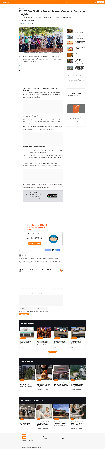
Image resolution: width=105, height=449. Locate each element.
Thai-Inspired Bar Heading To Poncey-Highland (80, 42)
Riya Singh (81, 63)
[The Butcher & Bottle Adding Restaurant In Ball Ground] (70, 31)
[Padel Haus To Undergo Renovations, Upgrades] (70, 37)
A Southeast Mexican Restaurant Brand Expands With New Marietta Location (80, 60)
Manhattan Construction (29, 149)
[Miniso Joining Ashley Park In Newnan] (70, 49)
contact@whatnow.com (34, 442)
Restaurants (47, 2)
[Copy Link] (28, 24)
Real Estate (58, 2)
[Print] (30, 24)
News (39, 419)
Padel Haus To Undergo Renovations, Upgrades (79, 36)
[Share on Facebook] (23, 24)
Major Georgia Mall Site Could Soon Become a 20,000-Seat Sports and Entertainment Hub (79, 68)
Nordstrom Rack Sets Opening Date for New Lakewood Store (25, 423)
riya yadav (24, 21)
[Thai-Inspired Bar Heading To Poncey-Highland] (70, 43)
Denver (22, 419)
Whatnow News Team (24, 345)
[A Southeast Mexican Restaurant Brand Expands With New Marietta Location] (70, 61)
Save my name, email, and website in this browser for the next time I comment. (34, 311)
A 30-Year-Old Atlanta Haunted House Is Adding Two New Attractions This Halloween (43, 341)
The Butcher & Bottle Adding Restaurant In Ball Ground (80, 30)
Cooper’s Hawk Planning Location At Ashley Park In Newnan (80, 54)
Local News (21, 8)
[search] (95, 2)
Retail (53, 2)
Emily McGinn (82, 32)
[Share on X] (26, 24)
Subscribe (100, 2)
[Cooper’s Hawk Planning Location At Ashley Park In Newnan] (70, 55)
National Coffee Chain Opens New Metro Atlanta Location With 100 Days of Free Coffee (61, 384)
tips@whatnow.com (72, 99)
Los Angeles (56, 419)
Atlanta (22, 380)
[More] (33, 24)
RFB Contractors (49, 149)
